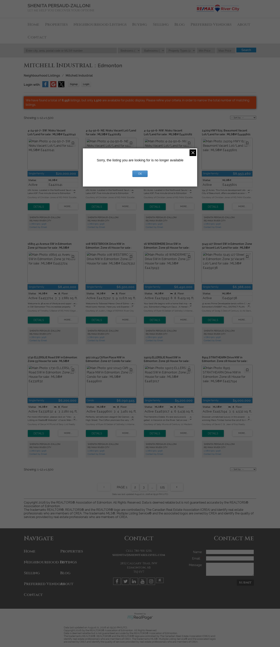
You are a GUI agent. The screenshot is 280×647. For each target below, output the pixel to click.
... (152, 487)
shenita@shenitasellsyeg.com (138, 555)
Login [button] (86, 84)
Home (33, 24)
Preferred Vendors (211, 24)
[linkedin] (134, 582)
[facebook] (117, 582)
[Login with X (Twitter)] (61, 86)
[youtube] (143, 582)
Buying (139, 24)
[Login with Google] (53, 86)
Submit (245, 583)
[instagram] (151, 582)
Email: (196, 558)
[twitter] (126, 582)
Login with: (32, 84)
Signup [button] (74, 84)
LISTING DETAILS (39, 206)
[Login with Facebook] (45, 86)
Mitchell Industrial (79, 75)
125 (162, 487)
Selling (161, 24)
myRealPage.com (140, 617)
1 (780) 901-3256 (38, 224)
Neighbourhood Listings (100, 24)
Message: (195, 565)
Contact (37, 37)
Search (246, 50)
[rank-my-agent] (160, 582)
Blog (179, 24)
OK (140, 173)
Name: (197, 552)
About (243, 24)
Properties (56, 24)
